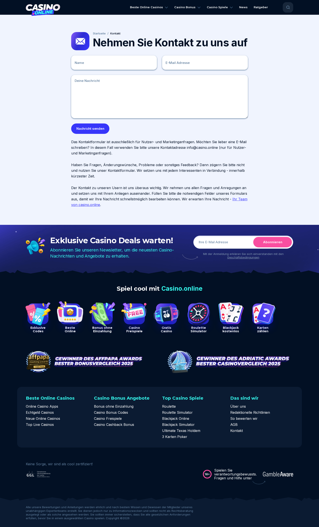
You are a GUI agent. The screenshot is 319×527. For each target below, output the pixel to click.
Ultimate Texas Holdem (181, 430)
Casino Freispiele (108, 418)
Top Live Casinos (40, 424)
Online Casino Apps (42, 406)
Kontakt (236, 430)
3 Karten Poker (174, 437)
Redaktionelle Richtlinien (250, 412)
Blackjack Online (175, 418)
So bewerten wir (244, 418)
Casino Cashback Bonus (114, 424)
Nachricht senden (90, 128)
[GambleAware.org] (278, 474)
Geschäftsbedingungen (243, 257)
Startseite (99, 33)
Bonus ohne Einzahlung (113, 406)
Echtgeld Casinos (40, 412)
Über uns (238, 406)
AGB (234, 424)
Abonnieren (272, 242)
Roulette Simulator (177, 412)
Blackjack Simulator (178, 424)
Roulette (169, 406)
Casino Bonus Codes (111, 412)
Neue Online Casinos (43, 418)
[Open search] (288, 7)
